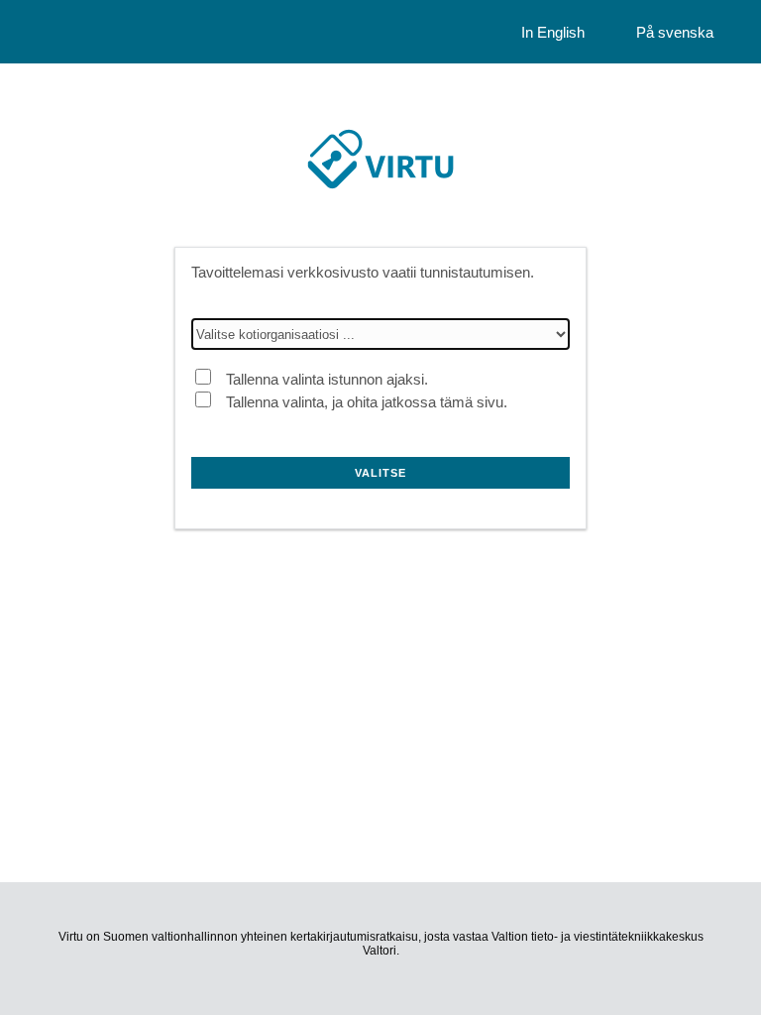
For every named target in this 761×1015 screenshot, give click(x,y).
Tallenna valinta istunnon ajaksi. (327, 379)
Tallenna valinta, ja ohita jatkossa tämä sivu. (366, 402)
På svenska (674, 32)
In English (553, 32)
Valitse (380, 473)
